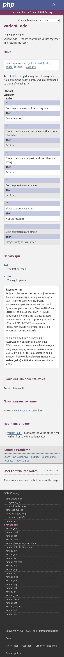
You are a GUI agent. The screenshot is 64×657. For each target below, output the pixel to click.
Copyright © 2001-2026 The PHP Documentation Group (32, 634)
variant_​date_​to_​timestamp (19, 547)
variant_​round (12, 599)
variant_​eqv (11, 554)
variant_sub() (14, 432)
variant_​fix (11, 558)
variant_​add (12, 525)
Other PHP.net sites (46, 645)
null (44, 304)
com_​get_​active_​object (17, 506)
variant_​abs (11, 521)
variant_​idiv (11, 565)
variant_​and (11, 528)
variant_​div (11, 551)
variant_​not (11, 588)
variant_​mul (11, 580)
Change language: (28, 20)
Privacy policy (13, 653)
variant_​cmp (12, 539)
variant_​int (11, 573)
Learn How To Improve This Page (22, 456)
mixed (38, 63)
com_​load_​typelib (14, 510)
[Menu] (60, 5)
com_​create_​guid (14, 498)
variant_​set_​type (14, 606)
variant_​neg (11, 584)
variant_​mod (12, 577)
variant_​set (11, 603)
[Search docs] (53, 5)
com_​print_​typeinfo (15, 517)
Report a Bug (22, 460)
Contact (26, 645)
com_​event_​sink (14, 502)
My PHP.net (12, 645)
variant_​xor (11, 614)
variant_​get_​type (14, 562)
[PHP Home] (8, 5)
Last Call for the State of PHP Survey (32, 12)
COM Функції (12, 493)
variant (31, 66)
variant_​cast (12, 532)
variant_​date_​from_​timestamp (21, 543)
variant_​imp (11, 569)
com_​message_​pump (16, 513)
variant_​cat (11, 536)
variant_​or (11, 591)
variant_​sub (11, 610)
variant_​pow (12, 595)
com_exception (22, 410)
